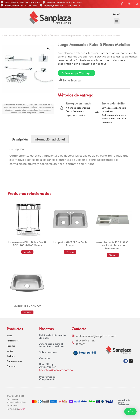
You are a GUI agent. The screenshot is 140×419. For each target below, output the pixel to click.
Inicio (4, 35)
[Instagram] (131, 361)
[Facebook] (125, 361)
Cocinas (11, 355)
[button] (117, 21)
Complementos (14, 361)
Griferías (55, 35)
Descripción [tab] (20, 139)
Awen (22, 409)
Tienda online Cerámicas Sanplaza (24, 35)
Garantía (44, 358)
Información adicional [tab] (49, 139)
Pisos (9, 335)
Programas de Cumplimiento (47, 378)
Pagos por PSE (87, 352)
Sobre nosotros (48, 352)
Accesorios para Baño (71, 35)
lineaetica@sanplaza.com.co (56, 370)
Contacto (11, 366)
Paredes (11, 345)
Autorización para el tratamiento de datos (51, 345)
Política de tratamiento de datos (52, 336)
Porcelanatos (13, 340)
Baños (10, 350)
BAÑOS (45, 35)
